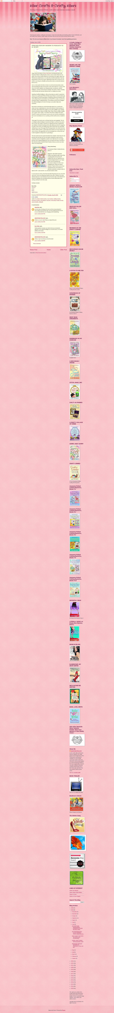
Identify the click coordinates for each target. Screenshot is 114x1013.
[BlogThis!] (33, 197)
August (74, 920)
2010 (72, 988)
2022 (72, 963)
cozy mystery (50, 198)
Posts (72, 178)
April (73, 952)
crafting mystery (57, 198)
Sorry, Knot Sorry (47, 73)
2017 (72, 973)
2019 (72, 969)
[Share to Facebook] (36, 197)
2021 (72, 965)
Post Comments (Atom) (41, 252)
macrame (48, 200)
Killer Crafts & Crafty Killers (53, 5)
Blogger (63, 1010)
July (73, 922)
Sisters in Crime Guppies (75, 896)
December (74, 911)
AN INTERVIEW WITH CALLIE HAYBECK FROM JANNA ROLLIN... (78, 933)
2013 (72, 982)
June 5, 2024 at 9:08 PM (40, 240)
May (73, 950)
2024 (72, 910)
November (74, 913)
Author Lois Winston (74, 890)
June (73, 924)
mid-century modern (55, 200)
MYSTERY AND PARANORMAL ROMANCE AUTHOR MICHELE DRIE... (77, 928)
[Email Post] (61, 195)
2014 (72, 979)
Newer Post (33, 249)
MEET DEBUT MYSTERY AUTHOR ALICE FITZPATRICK (77, 937)
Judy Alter (37, 207)
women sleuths (35, 202)
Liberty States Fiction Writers (76, 892)
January (74, 958)
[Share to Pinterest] (37, 197)
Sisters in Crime (73, 894)
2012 (72, 984)
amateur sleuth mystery (41, 198)
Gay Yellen (37, 226)
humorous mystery (36, 200)
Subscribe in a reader (74, 172)
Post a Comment (37, 243)
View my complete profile (75, 772)
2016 (72, 975)
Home (49, 249)
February (74, 956)
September (74, 918)
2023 (72, 961)
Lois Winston (43, 200)
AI (35, 198)
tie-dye (61, 200)
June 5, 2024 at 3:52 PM (40, 232)
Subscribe (77, 120)
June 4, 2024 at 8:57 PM (40, 213)
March (73, 954)
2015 (72, 977)
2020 (72, 967)
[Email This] (32, 197)
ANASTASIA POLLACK (40, 218)
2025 (72, 907)
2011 (72, 986)
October (74, 915)
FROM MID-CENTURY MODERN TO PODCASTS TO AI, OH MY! (77, 945)
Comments (73, 181)
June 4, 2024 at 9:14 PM (40, 221)
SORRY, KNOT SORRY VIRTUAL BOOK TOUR (77, 941)
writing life (41, 202)
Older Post (63, 249)
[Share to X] (34, 197)
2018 (72, 971)
